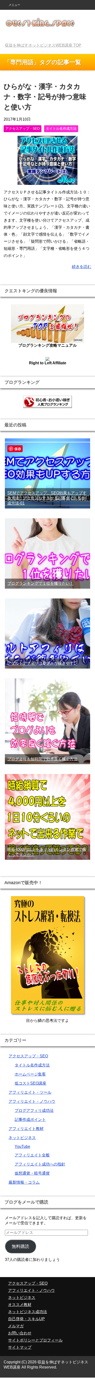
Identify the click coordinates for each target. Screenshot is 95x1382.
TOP (43, 45)
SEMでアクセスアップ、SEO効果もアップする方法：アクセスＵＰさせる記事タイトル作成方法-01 (46, 498)
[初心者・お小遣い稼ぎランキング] (47, 406)
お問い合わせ (19, 1333)
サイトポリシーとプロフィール (35, 1340)
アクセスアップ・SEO (22, 128)
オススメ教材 (19, 1305)
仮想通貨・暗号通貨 (32, 1173)
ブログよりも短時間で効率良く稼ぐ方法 (42, 759)
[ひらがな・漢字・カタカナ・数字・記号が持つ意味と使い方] (47, 181)
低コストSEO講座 (30, 1083)
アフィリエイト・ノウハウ (32, 1101)
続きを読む (81, 267)
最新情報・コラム (24, 1182)
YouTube (22, 1146)
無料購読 (20, 1246)
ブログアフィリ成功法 (34, 1110)
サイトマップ (19, 1347)
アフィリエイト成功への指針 (40, 1164)
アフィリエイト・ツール (30, 1092)
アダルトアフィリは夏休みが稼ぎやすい (42, 663)
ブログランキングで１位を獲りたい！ (40, 583)
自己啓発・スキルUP (26, 1319)
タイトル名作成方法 (61, 128)
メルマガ (16, 1326)
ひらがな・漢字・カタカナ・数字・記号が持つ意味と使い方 (45, 97)
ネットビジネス (22, 1138)
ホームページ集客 (30, 1074)
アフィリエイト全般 (32, 1155)
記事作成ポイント (30, 1119)
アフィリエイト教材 (26, 1129)
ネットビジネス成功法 (27, 1312)
